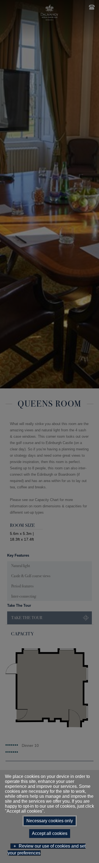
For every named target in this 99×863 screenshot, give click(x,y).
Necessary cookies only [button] (49, 820)
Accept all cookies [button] (49, 833)
